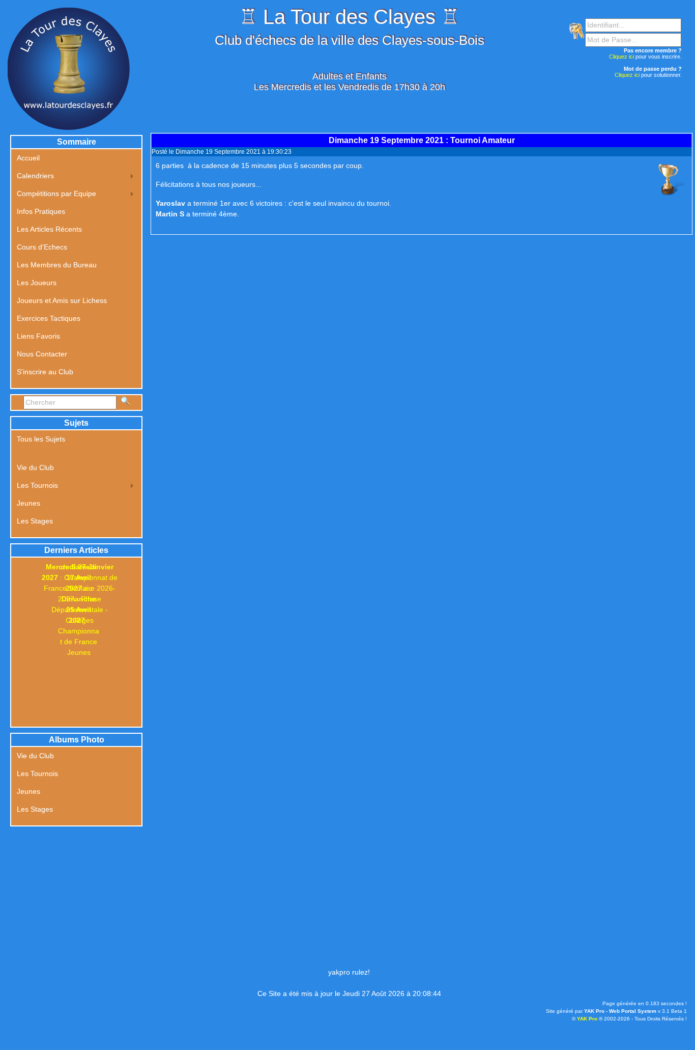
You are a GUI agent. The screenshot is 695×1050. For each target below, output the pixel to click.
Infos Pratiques (41, 211)
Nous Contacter (42, 354)
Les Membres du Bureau (57, 265)
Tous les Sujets (41, 439)
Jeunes (28, 503)
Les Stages (35, 521)
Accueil (28, 158)
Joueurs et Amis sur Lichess (62, 300)
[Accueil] (69, 68)
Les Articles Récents (49, 229)
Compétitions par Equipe (56, 193)
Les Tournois (37, 485)
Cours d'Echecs (42, 247)
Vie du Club (35, 467)
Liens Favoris (38, 336)
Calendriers (35, 176)
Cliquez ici (621, 56)
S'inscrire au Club (45, 372)
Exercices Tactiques (48, 318)
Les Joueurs (36, 283)
